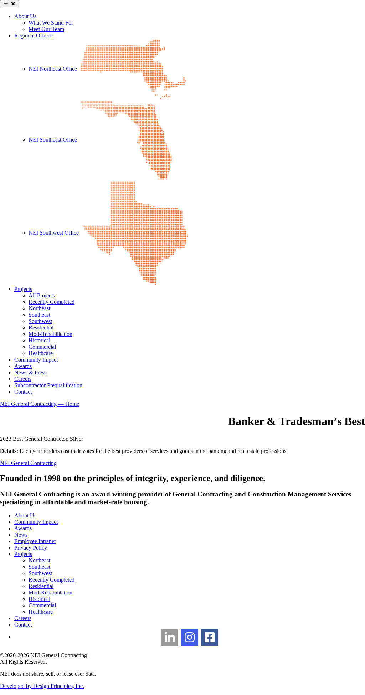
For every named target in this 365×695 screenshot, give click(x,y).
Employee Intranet (35, 541)
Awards (23, 366)
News (20, 535)
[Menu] (9, 3)
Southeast (39, 315)
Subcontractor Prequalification (48, 385)
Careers (22, 379)
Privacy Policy (30, 548)
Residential (41, 327)
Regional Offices (33, 35)
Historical (39, 340)
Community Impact (36, 360)
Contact (23, 392)
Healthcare (41, 353)
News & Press (30, 372)
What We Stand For (51, 23)
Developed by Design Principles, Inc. (42, 686)
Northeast (39, 308)
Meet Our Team (46, 29)
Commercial (42, 347)
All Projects (42, 295)
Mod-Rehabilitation (50, 334)
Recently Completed (51, 302)
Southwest (40, 321)
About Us (25, 16)
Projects (23, 289)
